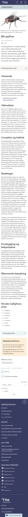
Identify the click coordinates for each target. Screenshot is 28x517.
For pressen (4, 438)
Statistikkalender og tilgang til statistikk (11, 428)
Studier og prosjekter (6, 446)
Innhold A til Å (5, 460)
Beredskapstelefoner (6, 411)
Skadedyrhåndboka (7, 7)
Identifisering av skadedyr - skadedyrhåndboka (10, 99)
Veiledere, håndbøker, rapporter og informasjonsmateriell (10, 450)
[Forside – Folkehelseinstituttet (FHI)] (4, 2)
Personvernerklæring (6, 511)
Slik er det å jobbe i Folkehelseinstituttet (11, 431)
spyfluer (20, 166)
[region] (14, 346)
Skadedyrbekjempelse (7, 362)
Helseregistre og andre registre (9, 454)
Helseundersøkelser (6, 457)
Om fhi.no (4, 505)
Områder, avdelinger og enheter (9, 434)
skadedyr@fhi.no (9, 353)
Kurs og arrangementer (7, 425)
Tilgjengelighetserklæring (7, 508)
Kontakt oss (4, 408)
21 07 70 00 (6, 414)
